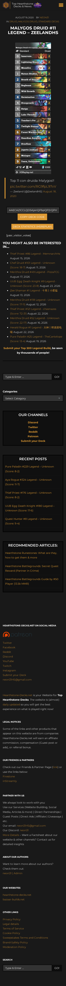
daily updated (11, 704)
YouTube (8, 661)
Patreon (33, 436)
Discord (33, 422)
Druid (13, 21)
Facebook (9, 647)
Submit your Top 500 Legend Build (27, 348)
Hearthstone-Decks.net (17, 695)
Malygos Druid (27, 21)
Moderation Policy (14, 947)
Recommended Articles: (33, 545)
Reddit (33, 431)
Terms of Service (13, 928)
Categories (10, 391)
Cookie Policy (11, 933)
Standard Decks (48, 21)
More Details (11, 835)
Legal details (11, 924)
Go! (56, 377)
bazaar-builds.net (14, 899)
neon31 (44, 17)
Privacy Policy (11, 919)
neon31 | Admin (12, 873)
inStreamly (10, 781)
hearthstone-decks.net (17, 894)
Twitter (33, 427)
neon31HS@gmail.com (17, 679)
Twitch (7, 666)
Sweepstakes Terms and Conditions (25, 937)
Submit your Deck (33, 441)
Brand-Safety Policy (15, 942)
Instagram (9, 670)
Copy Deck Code (32, 217)
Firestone (9, 776)
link (55, 767)
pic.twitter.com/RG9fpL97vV (33, 186)
